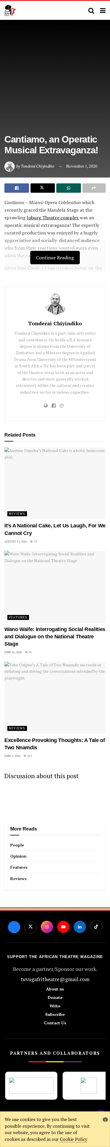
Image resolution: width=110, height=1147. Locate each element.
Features (18, 617)
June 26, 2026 (13, 652)
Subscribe (55, 1014)
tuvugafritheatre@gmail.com (55, 979)
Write (55, 1006)
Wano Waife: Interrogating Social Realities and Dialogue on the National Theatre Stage (54, 636)
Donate (55, 997)
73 (35, 541)
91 (30, 652)
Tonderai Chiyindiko (37, 166)
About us (55, 989)
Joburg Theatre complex (53, 217)
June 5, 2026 (12, 756)
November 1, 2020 (81, 166)
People (17, 845)
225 (29, 756)
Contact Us (55, 1023)
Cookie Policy (73, 1139)
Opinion (18, 856)
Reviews (17, 514)
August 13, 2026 (15, 541)
